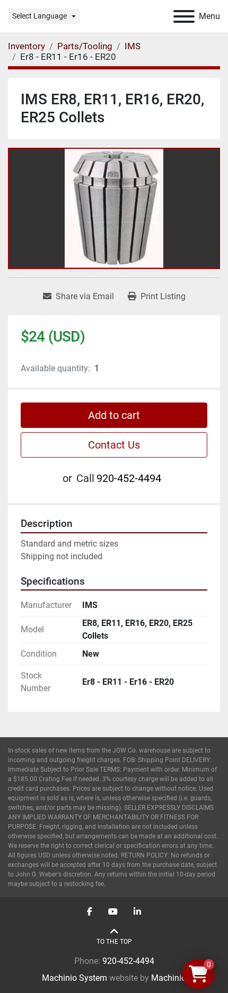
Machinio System (74, 978)
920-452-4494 (129, 478)
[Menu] (184, 16)
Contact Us (114, 445)
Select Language (39, 16)
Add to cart (114, 415)
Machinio (168, 978)
